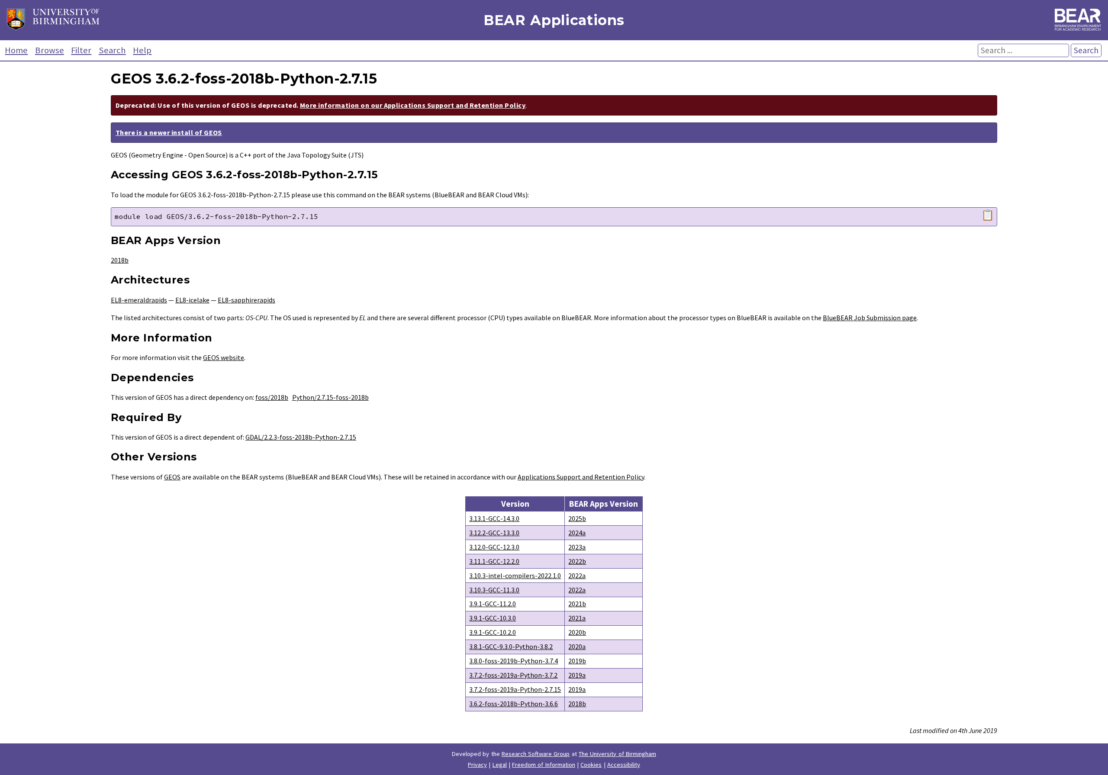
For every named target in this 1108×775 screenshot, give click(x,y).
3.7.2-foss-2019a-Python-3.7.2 (513, 675)
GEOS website (223, 357)
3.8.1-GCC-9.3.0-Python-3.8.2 (511, 646)
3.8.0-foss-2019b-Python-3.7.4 (513, 660)
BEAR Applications (554, 20)
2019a (577, 675)
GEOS (172, 477)
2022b (577, 561)
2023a (577, 547)
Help (142, 50)
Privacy (477, 765)
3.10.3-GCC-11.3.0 (494, 589)
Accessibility (623, 765)
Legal (500, 765)
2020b (577, 632)
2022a (577, 575)
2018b (120, 260)
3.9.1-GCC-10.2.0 (492, 632)
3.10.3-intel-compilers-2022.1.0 (515, 575)
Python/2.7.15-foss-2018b (330, 397)
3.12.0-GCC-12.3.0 (494, 547)
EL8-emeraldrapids (139, 300)
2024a (577, 532)
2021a (577, 618)
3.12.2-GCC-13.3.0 (494, 532)
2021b (577, 603)
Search (112, 50)
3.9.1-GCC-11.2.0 (492, 603)
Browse (49, 50)
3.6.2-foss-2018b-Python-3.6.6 (513, 703)
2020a (577, 646)
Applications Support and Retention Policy (581, 477)
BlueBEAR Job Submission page (870, 317)
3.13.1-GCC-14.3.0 (494, 518)
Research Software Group (536, 754)
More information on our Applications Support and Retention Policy (412, 105)
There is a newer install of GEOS (169, 132)
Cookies (591, 765)
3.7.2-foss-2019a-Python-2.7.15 (515, 689)
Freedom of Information (543, 765)
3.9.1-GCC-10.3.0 (492, 618)
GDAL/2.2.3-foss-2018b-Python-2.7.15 (300, 437)
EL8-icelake (192, 300)
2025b (577, 518)
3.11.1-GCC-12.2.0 (494, 561)
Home (16, 50)
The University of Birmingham (617, 754)
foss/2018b (271, 397)
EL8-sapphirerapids (246, 300)
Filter (81, 50)
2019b (577, 660)
